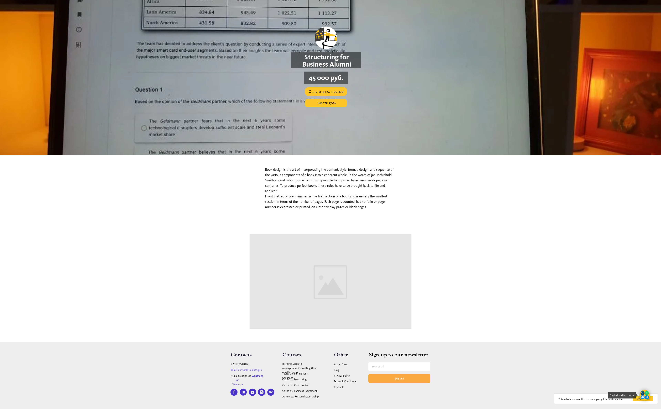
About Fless (340, 364)
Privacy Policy (342, 375)
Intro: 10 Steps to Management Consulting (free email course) (299, 368)
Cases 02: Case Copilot (295, 385)
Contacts (339, 387)
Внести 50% (326, 103)
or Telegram (237, 382)
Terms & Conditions (345, 381)
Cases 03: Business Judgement (299, 390)
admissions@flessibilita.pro (246, 370)
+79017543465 (240, 364)
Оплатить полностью (326, 91)
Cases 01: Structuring (294, 379)
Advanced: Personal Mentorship (300, 396)
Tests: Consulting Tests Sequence (295, 376)
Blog (336, 370)
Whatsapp (257, 375)
